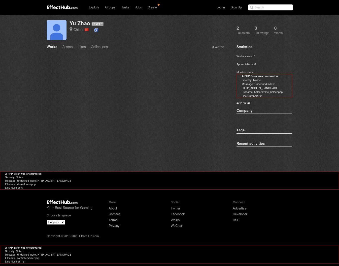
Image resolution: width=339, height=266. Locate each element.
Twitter (175, 208)
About (113, 208)
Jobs (138, 7)
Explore (94, 7)
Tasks (125, 7)
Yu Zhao (79, 23)
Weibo (175, 219)
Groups (110, 7)
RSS (236, 219)
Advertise (239, 208)
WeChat (176, 225)
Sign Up (236, 7)
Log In (220, 7)
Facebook (178, 213)
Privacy (114, 225)
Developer (240, 213)
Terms (113, 219)
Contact (114, 213)
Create (152, 7)
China (79, 29)
